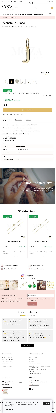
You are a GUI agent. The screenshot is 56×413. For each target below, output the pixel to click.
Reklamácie (5, 364)
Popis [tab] (3, 120)
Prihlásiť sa (32, 304)
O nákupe (13, 1)
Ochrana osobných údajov (35, 373)
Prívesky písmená (20, 146)
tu (11, 405)
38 (6, 256)
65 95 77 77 (35, 380)
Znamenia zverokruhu (34, 364)
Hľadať (35, 7)
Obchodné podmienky (7, 359)
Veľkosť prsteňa (33, 359)
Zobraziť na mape (7, 387)
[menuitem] (8, 14)
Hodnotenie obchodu (27, 312)
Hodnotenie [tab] (18, 120)
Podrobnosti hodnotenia (16, 26)
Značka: (31, 26)
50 (17, 256)
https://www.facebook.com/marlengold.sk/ (30, 389)
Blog (8, 1)
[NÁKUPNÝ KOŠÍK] (50, 8)
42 (11, 256)
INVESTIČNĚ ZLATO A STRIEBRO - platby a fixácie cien (40, 370)
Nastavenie (9, 409)
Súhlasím (46, 403)
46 (14, 256)
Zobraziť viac (27, 345)
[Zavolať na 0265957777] (30, 3)
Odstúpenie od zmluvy (7, 361)
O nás (3, 1)
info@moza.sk (35, 385)
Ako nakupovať (33, 357)
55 (19, 256)
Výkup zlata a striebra (7, 366)
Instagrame (32, 278)
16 (3, 256)
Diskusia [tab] (28, 120)
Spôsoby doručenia (7, 357)
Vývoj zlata (31, 361)
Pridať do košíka (27, 110)
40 (9, 256)
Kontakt (21, 1)
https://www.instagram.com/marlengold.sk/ (32, 389)
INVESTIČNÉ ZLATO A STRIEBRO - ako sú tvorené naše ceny (39, 366)
